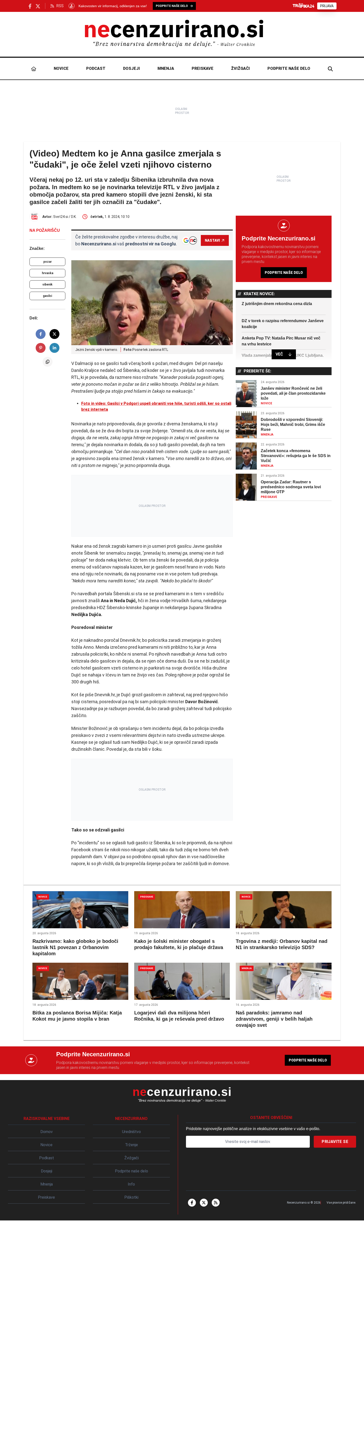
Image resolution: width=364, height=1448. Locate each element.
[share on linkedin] (54, 348)
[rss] (216, 1203)
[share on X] (54, 334)
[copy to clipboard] (47, 362)
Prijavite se (335, 1141)
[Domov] (34, 69)
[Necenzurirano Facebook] (29, 5)
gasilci (47, 296)
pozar (47, 261)
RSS (60, 5)
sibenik (47, 284)
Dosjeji (131, 68)
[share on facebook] (41, 334)
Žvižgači (240, 68)
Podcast (95, 68)
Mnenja (165, 68)
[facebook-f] (192, 1203)
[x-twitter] (204, 1203)
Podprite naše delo (288, 68)
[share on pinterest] (41, 348)
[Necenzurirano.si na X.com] (37, 5)
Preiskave (202, 68)
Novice (61, 68)
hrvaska (47, 273)
